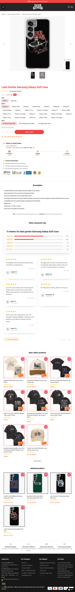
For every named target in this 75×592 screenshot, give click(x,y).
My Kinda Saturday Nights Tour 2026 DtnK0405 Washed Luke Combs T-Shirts (37, 415)
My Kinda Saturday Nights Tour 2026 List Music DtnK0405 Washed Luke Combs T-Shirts (14, 450)
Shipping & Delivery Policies (47, 563)
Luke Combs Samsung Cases (31, 14)
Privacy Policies (26, 568)
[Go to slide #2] (42, 75)
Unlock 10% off (3, 584)
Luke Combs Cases (13, 14)
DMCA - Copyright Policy (28, 570)
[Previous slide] (4, 44)
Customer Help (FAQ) (46, 573)
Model (3, 103)
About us (24, 563)
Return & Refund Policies (47, 568)
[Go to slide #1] (32, 75)
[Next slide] (71, 44)
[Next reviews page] (69, 339)
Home (3, 14)
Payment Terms (44, 565)
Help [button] (72, 589)
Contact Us (43, 570)
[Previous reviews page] (60, 339)
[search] (69, 7)
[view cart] (72, 7)
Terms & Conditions (27, 565)
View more (37, 461)
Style (2, 120)
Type (2, 98)
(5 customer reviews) (15, 91)
